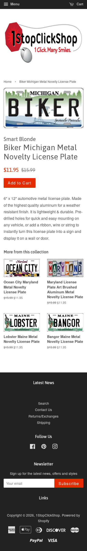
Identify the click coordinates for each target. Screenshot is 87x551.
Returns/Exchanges (43, 416)
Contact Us (43, 409)
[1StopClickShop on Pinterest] (43, 447)
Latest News (43, 382)
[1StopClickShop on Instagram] (55, 447)
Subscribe (68, 483)
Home (8, 81)
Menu (14, 3)
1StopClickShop (48, 515)
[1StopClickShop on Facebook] (32, 447)
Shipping (43, 422)
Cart (79, 3)
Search (43, 403)
